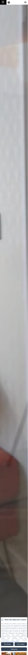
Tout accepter (21, 644)
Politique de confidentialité (11, 641)
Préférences (14, 649)
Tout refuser (7, 644)
